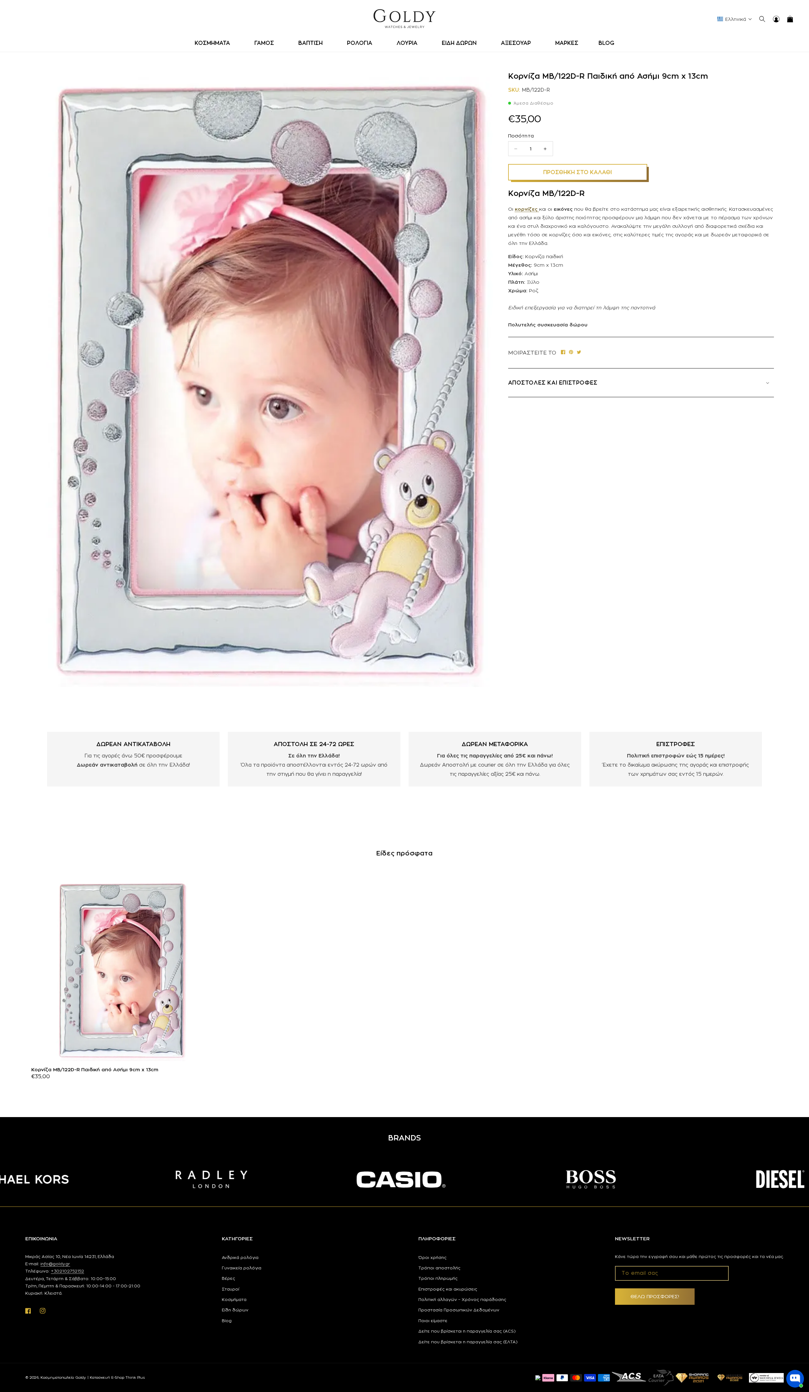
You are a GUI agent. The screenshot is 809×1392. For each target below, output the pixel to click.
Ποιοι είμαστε (432, 1320)
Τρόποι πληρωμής (438, 1278)
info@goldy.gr (55, 1263)
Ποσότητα (521, 135)
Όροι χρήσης (432, 1257)
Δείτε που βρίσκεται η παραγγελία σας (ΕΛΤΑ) (468, 1342)
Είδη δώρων (235, 1310)
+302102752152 (67, 1271)
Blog (227, 1320)
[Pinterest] (571, 352)
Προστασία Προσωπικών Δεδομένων (458, 1310)
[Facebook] (563, 352)
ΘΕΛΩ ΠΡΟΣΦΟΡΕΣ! (654, 1296)
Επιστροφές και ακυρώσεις (447, 1289)
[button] (214, 43)
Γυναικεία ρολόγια (241, 1268)
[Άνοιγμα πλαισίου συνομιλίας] (795, 1379)
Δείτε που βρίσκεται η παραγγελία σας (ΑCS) (467, 1331)
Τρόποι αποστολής (439, 1268)
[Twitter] (579, 352)
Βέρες (228, 1278)
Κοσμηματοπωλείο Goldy (63, 1377)
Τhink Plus (135, 1377)
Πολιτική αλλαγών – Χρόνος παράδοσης (462, 1299)
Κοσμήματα (234, 1299)
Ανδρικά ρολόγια (240, 1257)
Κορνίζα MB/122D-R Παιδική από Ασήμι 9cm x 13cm (94, 1069)
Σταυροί (230, 1289)
